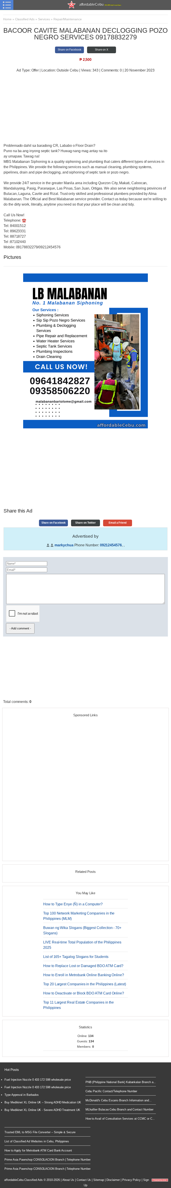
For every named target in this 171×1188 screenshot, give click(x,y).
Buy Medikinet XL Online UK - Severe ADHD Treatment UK (42, 1110)
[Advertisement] (85, 108)
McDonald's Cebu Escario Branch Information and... (119, 1100)
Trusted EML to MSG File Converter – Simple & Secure (39, 1132)
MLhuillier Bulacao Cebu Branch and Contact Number (119, 1109)
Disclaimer (113, 1180)
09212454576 (111, 545)
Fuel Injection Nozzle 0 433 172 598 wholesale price (37, 1079)
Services (44, 19)
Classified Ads (25, 19)
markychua (64, 545)
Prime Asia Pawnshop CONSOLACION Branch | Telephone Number (47, 1159)
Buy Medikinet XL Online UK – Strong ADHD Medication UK (42, 1102)
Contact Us (84, 1180)
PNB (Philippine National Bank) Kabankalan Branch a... (121, 1082)
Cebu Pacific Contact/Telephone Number (111, 1091)
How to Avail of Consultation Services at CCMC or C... (120, 1118)
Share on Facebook (69, 49)
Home (7, 19)
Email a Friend (117, 522)
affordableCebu (100, 4)
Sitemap (98, 1180)
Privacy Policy (131, 1180)
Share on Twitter (85, 522)
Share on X (101, 49)
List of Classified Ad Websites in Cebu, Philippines (36, 1141)
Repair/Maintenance (67, 19)
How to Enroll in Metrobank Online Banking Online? (83, 975)
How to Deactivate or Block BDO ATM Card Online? (83, 993)
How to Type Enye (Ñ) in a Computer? (73, 904)
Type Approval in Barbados (21, 1094)
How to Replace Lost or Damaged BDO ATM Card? (83, 966)
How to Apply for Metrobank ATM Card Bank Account (38, 1150)
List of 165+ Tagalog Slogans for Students (75, 957)
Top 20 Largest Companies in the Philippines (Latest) (84, 984)
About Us (68, 1180)
